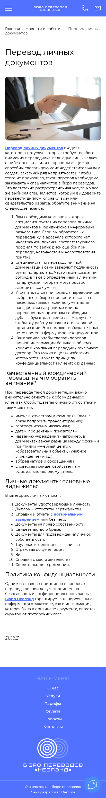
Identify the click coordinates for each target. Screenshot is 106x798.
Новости (53, 719)
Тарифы (53, 703)
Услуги (53, 696)
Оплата (53, 711)
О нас (53, 688)
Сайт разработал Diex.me (53, 792)
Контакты (53, 726)
